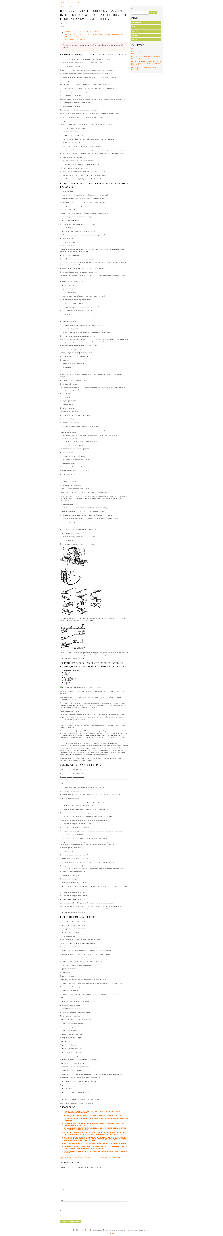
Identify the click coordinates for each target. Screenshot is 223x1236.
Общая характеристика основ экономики (76, 38)
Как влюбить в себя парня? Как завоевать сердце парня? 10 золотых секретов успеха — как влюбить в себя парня (146, 63)
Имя (62, 1190)
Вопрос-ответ (136, 22)
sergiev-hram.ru (85, 1230)
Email (62, 1200)
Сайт (61, 1211)
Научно (134, 31)
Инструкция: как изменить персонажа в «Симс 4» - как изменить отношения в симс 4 (93, 1116)
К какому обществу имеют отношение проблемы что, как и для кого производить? (88, 33)
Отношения (135, 35)
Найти (153, 13)
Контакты (111, 1233)
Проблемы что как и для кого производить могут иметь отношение (83, 31)
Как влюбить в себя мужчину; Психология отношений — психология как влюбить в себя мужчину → (112, 1156)
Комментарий (64, 1171)
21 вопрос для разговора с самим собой (143, 49)
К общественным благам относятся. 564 (75, 39)
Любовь (134, 27)
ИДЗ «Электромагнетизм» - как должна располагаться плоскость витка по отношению (95, 1143)
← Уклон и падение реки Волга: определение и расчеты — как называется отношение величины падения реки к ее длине (75, 1157)
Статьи (134, 40)
